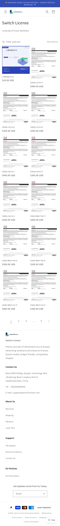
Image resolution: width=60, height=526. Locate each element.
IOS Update (11, 445)
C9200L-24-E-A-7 (36, 83)
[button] (6, 12)
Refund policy (47, 513)
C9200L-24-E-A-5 (8, 127)
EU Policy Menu (12, 476)
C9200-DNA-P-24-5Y (37, 305)
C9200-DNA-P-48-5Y (9, 260)
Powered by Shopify (32, 513)
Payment (9, 421)
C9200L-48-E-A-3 (8, 216)
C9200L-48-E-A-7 (8, 172)
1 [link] (11, 321)
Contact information (31, 522)
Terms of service (31, 517)
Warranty (10, 409)
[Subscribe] (44, 493)
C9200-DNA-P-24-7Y (9, 305)
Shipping (10, 415)
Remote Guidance (14, 452)
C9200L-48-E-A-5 (36, 172)
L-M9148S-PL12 (8, 77)
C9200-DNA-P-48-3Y (37, 260)
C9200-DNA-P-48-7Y (37, 216)
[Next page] (49, 321)
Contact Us (10, 458)
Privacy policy (17, 517)
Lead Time (10, 428)
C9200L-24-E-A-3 (36, 127)
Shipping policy (45, 517)
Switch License (19, 513)
